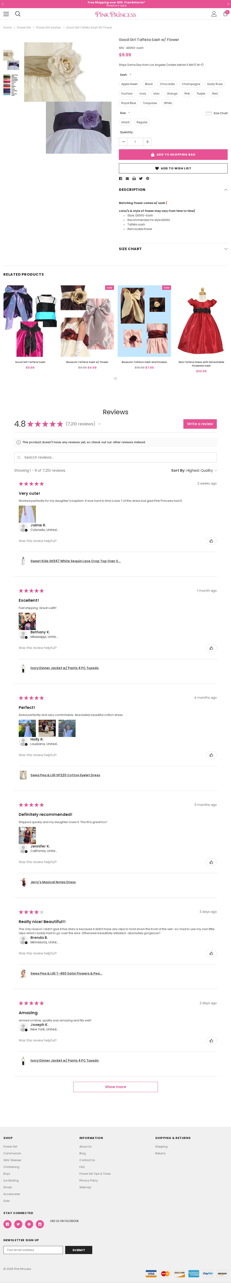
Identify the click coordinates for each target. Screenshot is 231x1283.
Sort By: (178, 470)
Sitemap (85, 1187)
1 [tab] (115, 378)
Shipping (161, 1146)
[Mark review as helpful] (211, 540)
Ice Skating (11, 1180)
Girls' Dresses (12, 1160)
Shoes (7, 1187)
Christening (11, 1167)
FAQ (82, 1167)
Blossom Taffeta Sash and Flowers (144, 362)
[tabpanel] (30, 327)
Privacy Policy (88, 1180)
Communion (12, 1153)
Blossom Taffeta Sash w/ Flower (87, 362)
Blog (82, 1153)
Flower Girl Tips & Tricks (95, 1174)
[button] (99, 424)
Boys (6, 1174)
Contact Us (87, 1160)
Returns (160, 1153)
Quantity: (126, 132)
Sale (6, 1201)
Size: (123, 113)
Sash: (124, 75)
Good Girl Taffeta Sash (30, 362)
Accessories (11, 1194)
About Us (85, 1146)
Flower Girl (10, 1146)
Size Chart (221, 113)
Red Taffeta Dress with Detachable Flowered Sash (201, 363)
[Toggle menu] (6, 14)
